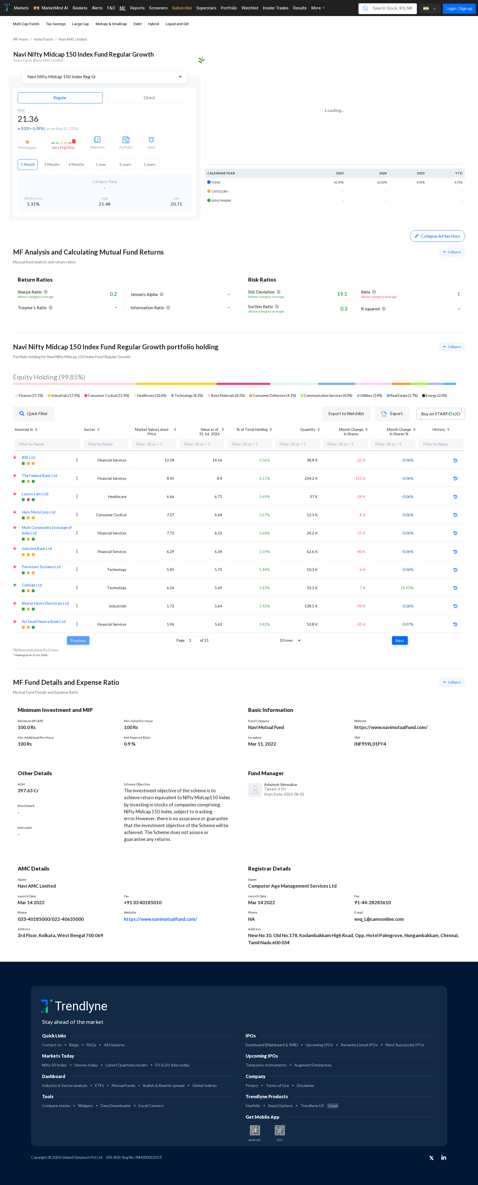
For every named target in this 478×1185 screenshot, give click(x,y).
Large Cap (80, 24)
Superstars (206, 8)
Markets (21, 8)
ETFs (99, 1085)
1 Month (28, 164)
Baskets (79, 8)
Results (300, 8)
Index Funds (43, 39)
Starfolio (253, 1105)
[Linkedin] (443, 1157)
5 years (149, 164)
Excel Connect (151, 1105)
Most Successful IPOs (405, 1044)
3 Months (52, 164)
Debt (138, 24)
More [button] (316, 8)
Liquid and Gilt (177, 24)
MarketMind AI (54, 8)
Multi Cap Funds (26, 24)
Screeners (158, 8)
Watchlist (249, 8)
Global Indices (204, 1085)
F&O (111, 8)
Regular (60, 97)
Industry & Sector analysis (64, 1085)
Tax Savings (56, 24)
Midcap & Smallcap (111, 24)
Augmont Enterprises (313, 1065)
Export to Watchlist (346, 413)
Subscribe (182, 8)
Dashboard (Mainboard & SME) (272, 1044)
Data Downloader (116, 1105)
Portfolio (229, 8)
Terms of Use (277, 1085)
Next (400, 640)
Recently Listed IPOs (359, 1044)
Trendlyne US (318, 1105)
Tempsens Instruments (266, 1065)
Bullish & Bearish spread (164, 1085)
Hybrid (153, 24)
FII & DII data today (172, 1065)
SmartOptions (280, 1105)
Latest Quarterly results (127, 1065)
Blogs (74, 1044)
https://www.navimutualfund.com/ (160, 919)
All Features (114, 1044)
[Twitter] (431, 1158)
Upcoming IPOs (319, 1044)
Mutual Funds (123, 1085)
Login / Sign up (459, 8)
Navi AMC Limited (73, 39)
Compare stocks (56, 1105)
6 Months (76, 164)
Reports (137, 8)
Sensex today (86, 1065)
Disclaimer (306, 1085)
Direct (149, 97)
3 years (125, 164)
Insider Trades (276, 8)
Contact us (51, 1044)
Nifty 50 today (54, 1065)
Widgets (85, 1105)
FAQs (91, 1044)
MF (122, 8)
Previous (78, 640)
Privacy (252, 1085)
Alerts (97, 8)
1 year (101, 164)
